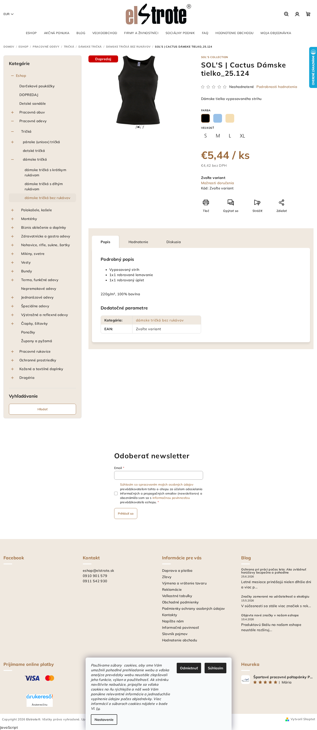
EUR (6, 14)
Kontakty (169, 615)
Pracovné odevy (33, 121)
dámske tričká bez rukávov (47, 198)
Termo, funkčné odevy (39, 280)
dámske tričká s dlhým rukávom (44, 186)
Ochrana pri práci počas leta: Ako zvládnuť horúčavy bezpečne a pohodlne (273, 571)
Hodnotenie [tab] (138, 242)
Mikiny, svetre (33, 253)
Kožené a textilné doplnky (41, 369)
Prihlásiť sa (126, 513)
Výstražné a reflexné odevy (44, 315)
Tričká (26, 131)
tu (98, 708)
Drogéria (26, 377)
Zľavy (167, 577)
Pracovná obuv (32, 112)
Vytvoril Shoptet (303, 719)
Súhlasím (215, 668)
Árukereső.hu (39, 704)
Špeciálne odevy (35, 306)
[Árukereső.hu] (40, 698)
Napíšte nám (173, 621)
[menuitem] (31, 33)
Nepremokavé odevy (38, 288)
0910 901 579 (95, 576)
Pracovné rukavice (35, 351)
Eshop (21, 75)
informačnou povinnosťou (171, 498)
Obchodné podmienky (180, 602)
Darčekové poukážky (37, 86)
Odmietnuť (189, 668)
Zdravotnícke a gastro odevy (45, 236)
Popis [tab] (105, 242)
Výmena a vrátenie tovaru (184, 583)
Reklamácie (172, 589)
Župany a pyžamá (36, 341)
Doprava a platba (177, 570)
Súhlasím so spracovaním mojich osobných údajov (156, 484)
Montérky (29, 218)
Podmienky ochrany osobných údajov (193, 608)
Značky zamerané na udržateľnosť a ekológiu (275, 596)
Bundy (26, 271)
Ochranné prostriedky (37, 360)
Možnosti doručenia (217, 183)
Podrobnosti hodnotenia (276, 86)
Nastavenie (104, 719)
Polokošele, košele (36, 210)
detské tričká (34, 150)
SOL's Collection (214, 57)
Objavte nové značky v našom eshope (270, 615)
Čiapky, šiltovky (34, 323)
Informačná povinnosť (180, 627)
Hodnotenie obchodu (179, 640)
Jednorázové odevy (37, 297)
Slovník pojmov (175, 634)
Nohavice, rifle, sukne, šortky (45, 245)
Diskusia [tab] (173, 242)
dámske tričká (35, 159)
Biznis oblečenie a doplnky (43, 227)
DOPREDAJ (28, 95)
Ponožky (28, 332)
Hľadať (42, 409)
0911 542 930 (95, 581)
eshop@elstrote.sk (98, 570)
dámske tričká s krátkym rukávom (45, 172)
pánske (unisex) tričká (41, 142)
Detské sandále (32, 103)
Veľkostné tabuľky (177, 596)
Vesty (26, 262)
